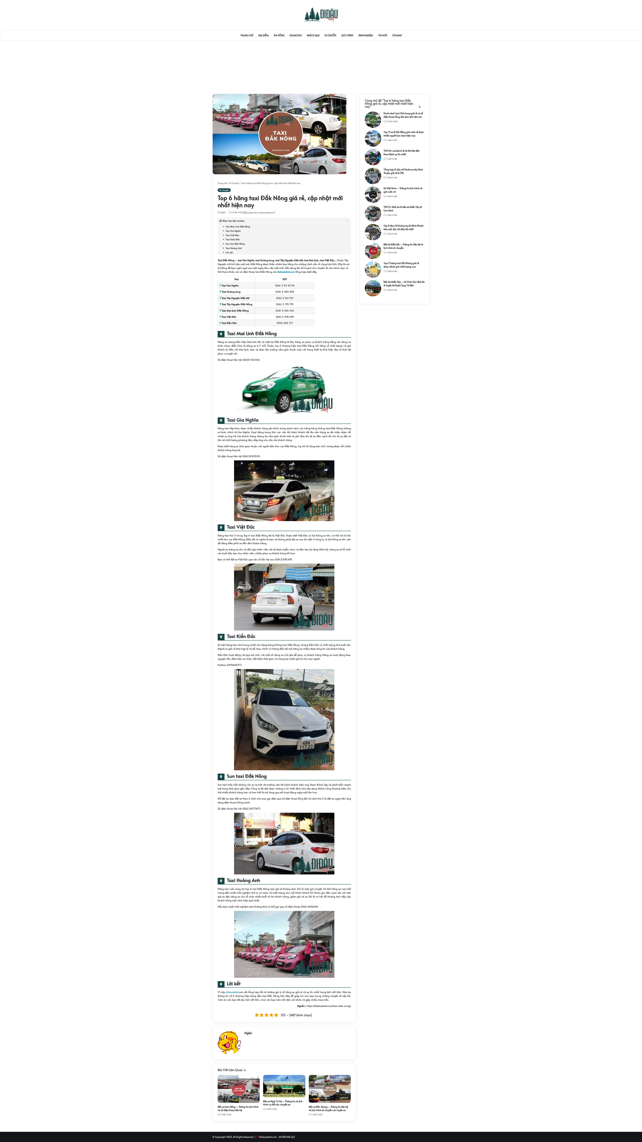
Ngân (223, 212)
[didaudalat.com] (321, 14)
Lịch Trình (347, 35)
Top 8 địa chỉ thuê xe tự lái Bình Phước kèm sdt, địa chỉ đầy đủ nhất (404, 227)
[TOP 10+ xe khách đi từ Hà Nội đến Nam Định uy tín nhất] (373, 157)
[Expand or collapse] (347, 221)
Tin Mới (382, 35)
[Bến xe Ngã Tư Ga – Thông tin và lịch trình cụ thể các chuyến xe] (284, 1086)
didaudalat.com (286, 271)
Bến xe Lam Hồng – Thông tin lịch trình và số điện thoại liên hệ (238, 1108)
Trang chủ (246, 35)
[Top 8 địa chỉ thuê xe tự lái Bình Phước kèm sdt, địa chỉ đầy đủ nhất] (373, 232)
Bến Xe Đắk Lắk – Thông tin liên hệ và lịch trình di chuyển (403, 246)
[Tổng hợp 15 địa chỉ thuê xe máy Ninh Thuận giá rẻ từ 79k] (373, 176)
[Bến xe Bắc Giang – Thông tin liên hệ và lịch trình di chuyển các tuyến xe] (330, 1089)
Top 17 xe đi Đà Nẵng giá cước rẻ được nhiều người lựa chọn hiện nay (404, 133)
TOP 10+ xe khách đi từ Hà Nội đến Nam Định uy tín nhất (401, 152)
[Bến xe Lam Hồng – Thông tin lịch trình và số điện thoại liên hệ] (239, 1089)
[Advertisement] (321, 65)
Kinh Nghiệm (365, 35)
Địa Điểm (263, 35)
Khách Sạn (313, 35)
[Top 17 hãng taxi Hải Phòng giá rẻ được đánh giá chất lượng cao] (373, 269)
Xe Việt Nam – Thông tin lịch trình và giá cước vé (403, 190)
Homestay (296, 35)
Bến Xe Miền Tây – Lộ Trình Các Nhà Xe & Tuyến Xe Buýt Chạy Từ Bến (404, 283)
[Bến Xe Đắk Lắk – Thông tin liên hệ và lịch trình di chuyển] (373, 251)
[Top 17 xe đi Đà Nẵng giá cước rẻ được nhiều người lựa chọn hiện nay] (373, 138)
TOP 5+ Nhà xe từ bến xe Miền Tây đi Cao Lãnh (403, 208)
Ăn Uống (279, 35)
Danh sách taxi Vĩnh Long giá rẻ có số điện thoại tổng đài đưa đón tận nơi (403, 115)
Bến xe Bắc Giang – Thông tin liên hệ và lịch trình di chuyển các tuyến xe (328, 1108)
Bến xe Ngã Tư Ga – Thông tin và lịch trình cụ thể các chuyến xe (283, 1103)
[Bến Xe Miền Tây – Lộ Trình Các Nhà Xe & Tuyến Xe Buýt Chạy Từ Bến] (373, 288)
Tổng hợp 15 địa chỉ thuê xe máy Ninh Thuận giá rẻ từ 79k (403, 171)
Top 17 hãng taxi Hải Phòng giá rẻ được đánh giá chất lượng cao (401, 265)
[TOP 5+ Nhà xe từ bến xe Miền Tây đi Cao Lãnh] (373, 213)
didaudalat (232, 992)
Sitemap (397, 35)
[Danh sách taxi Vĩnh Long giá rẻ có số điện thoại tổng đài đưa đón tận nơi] (373, 120)
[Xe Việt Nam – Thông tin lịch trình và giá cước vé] (373, 194)
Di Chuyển (330, 35)
